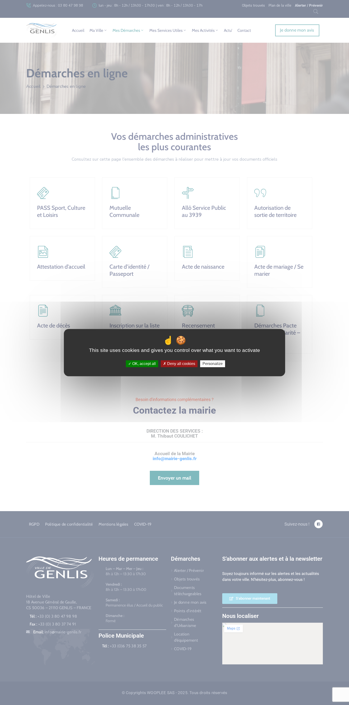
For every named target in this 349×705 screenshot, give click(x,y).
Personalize (213, 364)
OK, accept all (143, 364)
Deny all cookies (180, 364)
